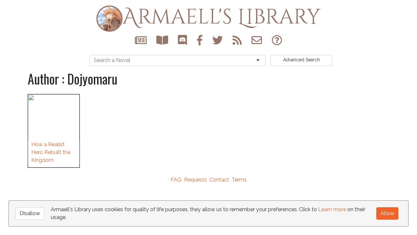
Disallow (30, 213)
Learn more (332, 209)
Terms (239, 180)
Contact (219, 180)
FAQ (176, 180)
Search (301, 59)
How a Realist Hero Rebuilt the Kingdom (50, 152)
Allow (387, 213)
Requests (195, 180)
